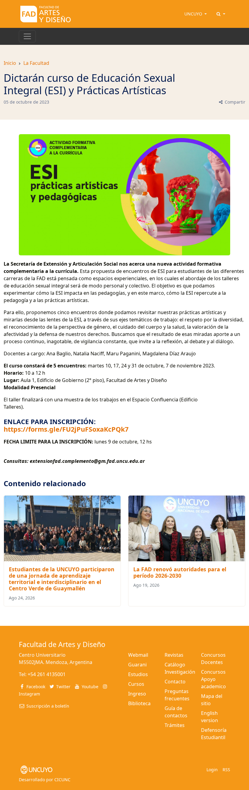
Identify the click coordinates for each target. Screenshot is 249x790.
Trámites (175, 725)
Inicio (10, 63)
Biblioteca (139, 703)
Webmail (138, 655)
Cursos (136, 684)
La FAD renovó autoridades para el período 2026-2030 (179, 572)
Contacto (175, 681)
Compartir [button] (234, 102)
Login (212, 769)
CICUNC (62, 779)
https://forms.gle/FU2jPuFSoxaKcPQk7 (66, 429)
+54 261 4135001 (47, 674)
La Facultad (36, 63)
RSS (226, 769)
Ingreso (137, 693)
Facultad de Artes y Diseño (62, 644)
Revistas (174, 655)
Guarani (137, 664)
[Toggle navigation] (27, 36)
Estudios (138, 674)
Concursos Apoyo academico (213, 679)
